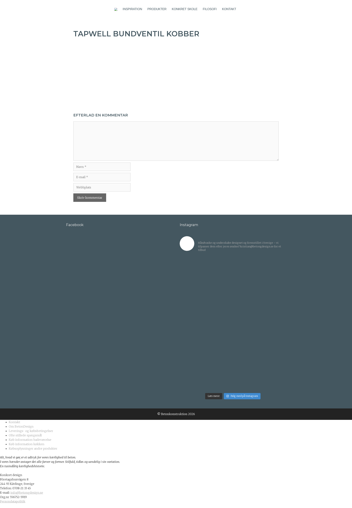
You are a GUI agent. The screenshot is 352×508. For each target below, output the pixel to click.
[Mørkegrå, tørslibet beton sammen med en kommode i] (192, 323)
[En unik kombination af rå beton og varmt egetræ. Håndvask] (273, 323)
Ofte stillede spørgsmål (25, 435)
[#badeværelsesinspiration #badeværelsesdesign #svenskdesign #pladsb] (219, 350)
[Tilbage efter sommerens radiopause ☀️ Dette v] (219, 269)
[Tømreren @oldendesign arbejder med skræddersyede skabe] (219, 323)
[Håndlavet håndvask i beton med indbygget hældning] (246, 350)
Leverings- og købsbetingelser (31, 431)
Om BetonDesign (21, 426)
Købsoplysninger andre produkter (33, 448)
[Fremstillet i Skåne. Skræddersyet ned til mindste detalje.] (246, 377)
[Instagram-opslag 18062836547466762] (192, 296)
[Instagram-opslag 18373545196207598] (219, 296)
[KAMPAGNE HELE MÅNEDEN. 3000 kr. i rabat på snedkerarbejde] (273, 296)
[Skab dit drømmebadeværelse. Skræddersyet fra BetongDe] (246, 296)
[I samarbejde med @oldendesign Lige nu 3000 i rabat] (192, 350)
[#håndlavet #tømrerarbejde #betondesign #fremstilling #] (246, 323)
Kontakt (229, 9)
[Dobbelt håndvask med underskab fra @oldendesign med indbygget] (246, 269)
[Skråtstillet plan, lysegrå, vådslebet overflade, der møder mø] (192, 377)
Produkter (156, 9)
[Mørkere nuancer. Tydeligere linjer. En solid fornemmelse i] (273, 377)
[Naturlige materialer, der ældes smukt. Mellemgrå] (219, 377)
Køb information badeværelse (30, 440)
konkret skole (184, 9)
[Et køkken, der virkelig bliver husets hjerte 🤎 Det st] (192, 269)
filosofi (210, 9)
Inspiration (132, 9)
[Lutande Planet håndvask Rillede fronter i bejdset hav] (273, 350)
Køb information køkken (26, 444)
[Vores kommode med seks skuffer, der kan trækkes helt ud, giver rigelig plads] (273, 269)
